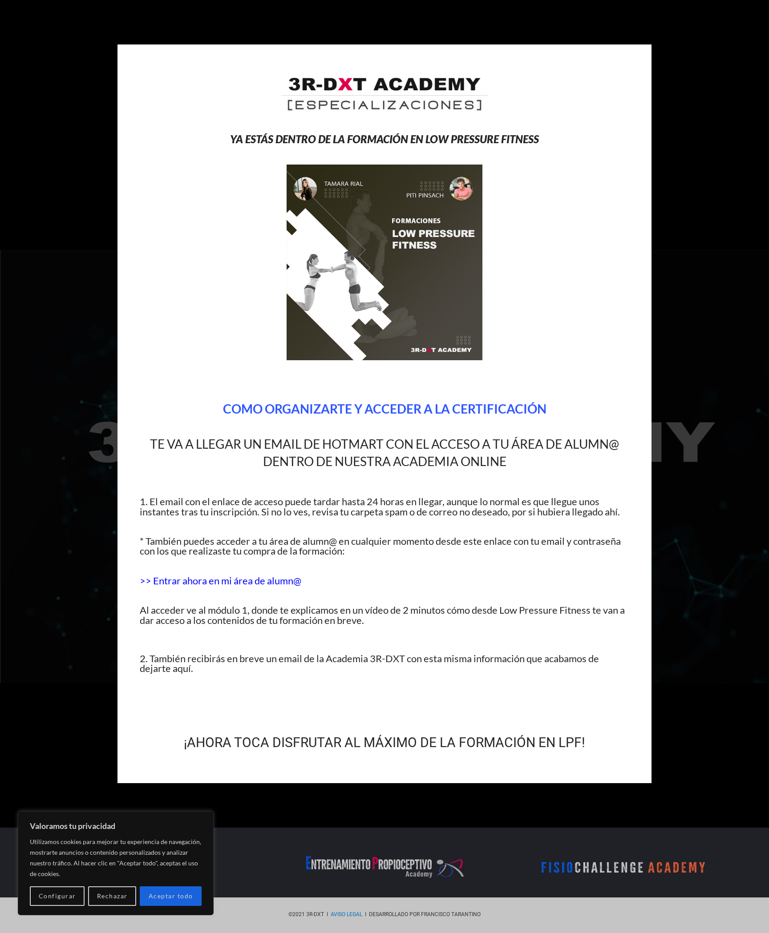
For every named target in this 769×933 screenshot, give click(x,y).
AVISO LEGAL (346, 914)
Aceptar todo (171, 896)
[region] (116, 863)
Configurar (57, 896)
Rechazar (112, 896)
